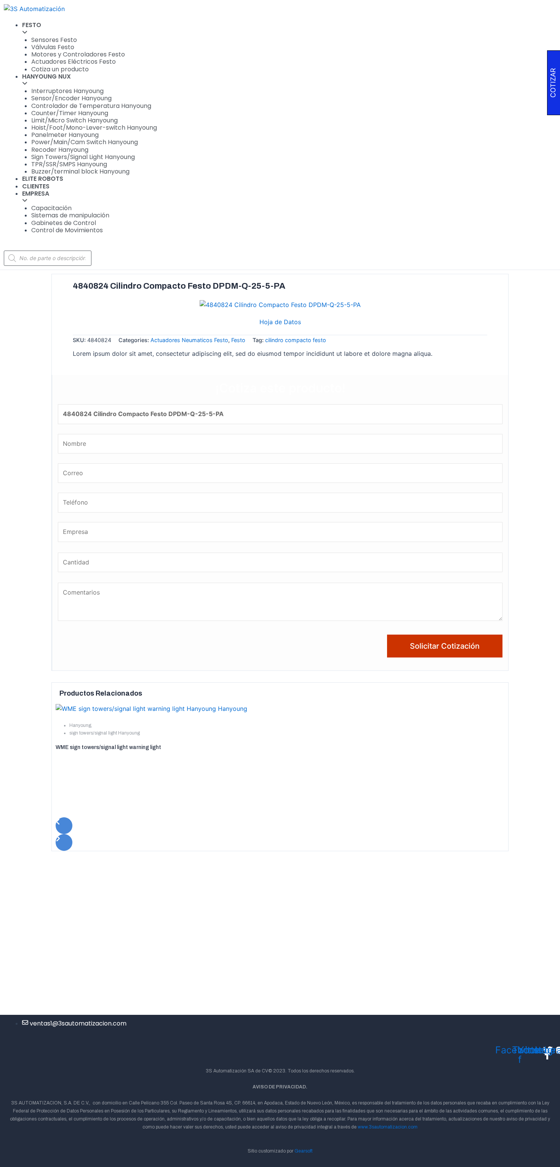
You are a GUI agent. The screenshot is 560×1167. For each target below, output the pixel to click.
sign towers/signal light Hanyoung (104, 733)
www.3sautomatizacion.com (388, 1127)
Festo (238, 340)
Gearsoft (303, 1151)
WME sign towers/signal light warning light (108, 747)
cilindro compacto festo (295, 340)
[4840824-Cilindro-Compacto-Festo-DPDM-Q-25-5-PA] (280, 304)
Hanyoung (80, 725)
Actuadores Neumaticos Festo (189, 340)
